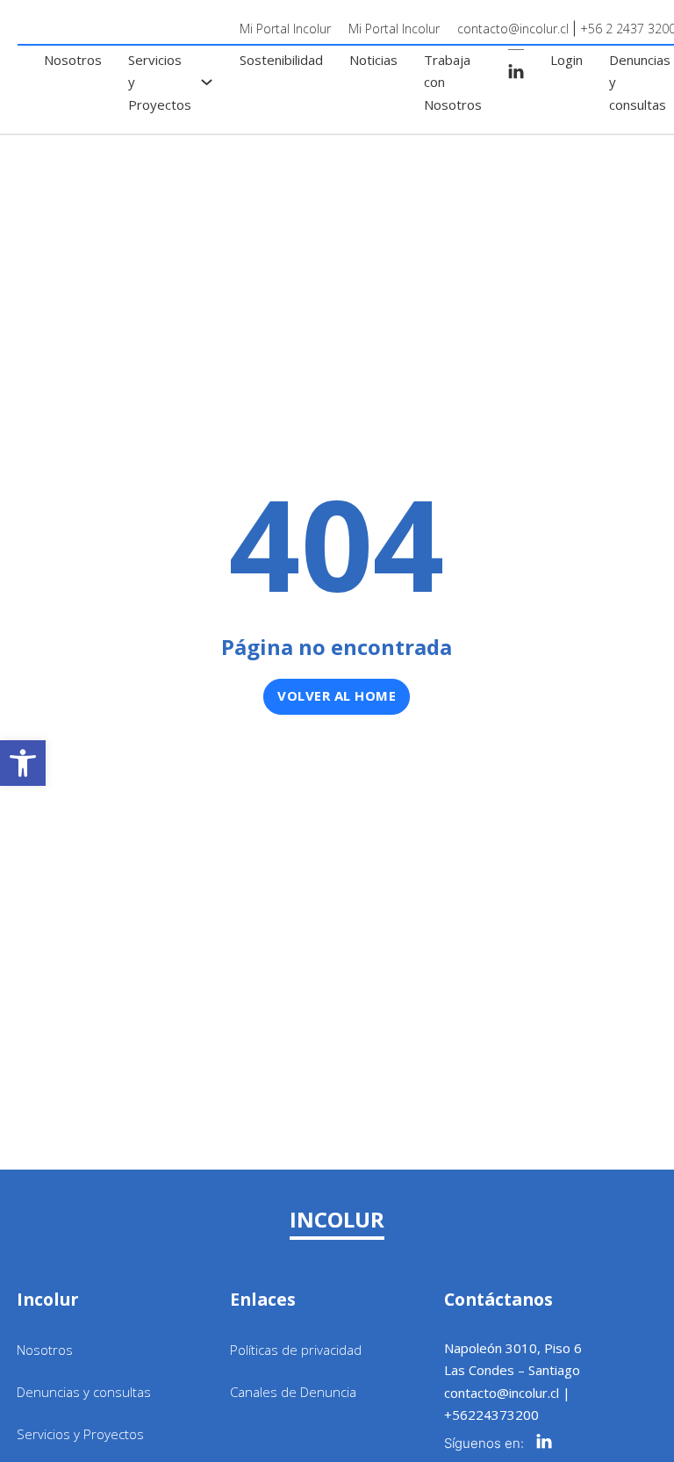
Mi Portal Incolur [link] (285, 28)
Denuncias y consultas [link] (639, 82)
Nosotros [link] (73, 59)
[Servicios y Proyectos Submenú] (206, 82)
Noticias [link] (373, 59)
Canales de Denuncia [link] (293, 1392)
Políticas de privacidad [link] (296, 1349)
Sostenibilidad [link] (281, 59)
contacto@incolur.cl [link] (513, 28)
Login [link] (566, 59)
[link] (23, 763)
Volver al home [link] (336, 695)
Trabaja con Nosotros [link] (453, 82)
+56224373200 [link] (491, 1414)
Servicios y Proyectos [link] (159, 82)
